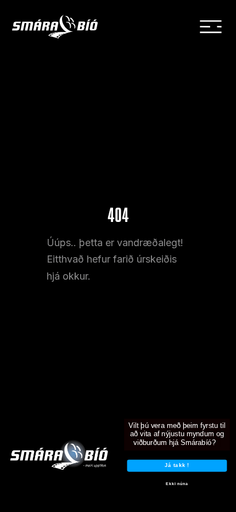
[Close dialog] (229, 406)
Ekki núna (177, 484)
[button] (210, 27)
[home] (62, 26)
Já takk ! (177, 465)
